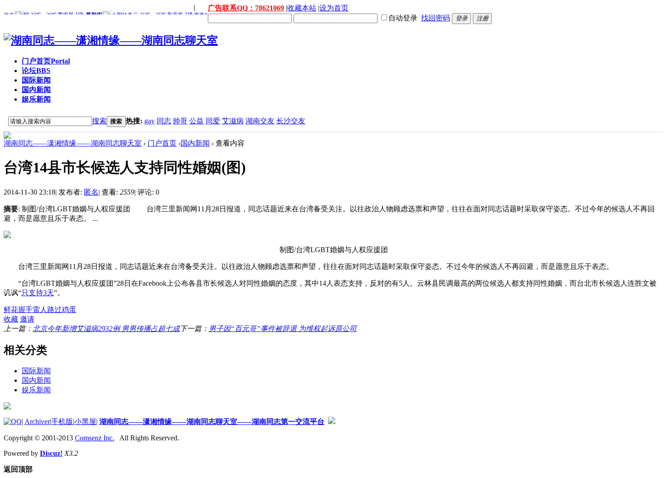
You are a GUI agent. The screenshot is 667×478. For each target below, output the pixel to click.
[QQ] (13, 421)
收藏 (11, 319)
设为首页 (333, 8)
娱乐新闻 (36, 99)
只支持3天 (37, 293)
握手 (25, 309)
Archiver (37, 421)
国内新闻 (36, 89)
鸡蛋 (69, 309)
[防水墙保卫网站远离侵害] (331, 421)
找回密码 (435, 18)
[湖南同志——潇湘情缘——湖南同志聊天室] (111, 40)
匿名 (91, 192)
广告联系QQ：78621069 (246, 8)
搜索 (99, 121)
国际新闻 (36, 80)
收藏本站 (301, 8)
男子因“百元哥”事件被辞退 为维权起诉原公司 (283, 328)
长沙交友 (290, 121)
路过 (54, 309)
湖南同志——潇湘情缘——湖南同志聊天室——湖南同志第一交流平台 (211, 421)
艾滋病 (233, 121)
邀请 (27, 319)
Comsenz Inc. (94, 438)
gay (149, 121)
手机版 (62, 421)
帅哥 (180, 121)
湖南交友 (260, 121)
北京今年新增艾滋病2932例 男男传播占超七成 (106, 328)
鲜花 (11, 309)
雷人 (40, 309)
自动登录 (402, 18)
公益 (196, 121)
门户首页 (46, 61)
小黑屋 (85, 421)
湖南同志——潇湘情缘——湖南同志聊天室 (73, 143)
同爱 (213, 121)
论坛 (36, 70)
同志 (164, 121)
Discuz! (51, 453)
